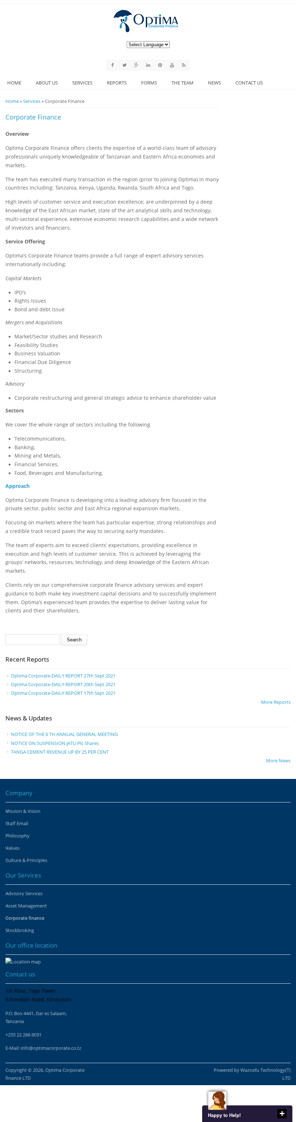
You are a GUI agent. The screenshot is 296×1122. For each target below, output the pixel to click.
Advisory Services (24, 893)
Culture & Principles (26, 860)
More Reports (276, 702)
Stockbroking (19, 930)
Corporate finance (24, 918)
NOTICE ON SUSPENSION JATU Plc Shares (55, 743)
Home (14, 82)
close (282, 1113)
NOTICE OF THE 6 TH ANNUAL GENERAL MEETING (64, 734)
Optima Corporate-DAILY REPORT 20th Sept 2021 (63, 684)
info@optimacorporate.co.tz (51, 1048)
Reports (117, 82)
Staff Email (16, 823)
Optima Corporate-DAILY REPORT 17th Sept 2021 (63, 693)
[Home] (145, 21)
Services (82, 82)
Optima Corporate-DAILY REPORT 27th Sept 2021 (63, 675)
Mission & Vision (22, 811)
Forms (149, 82)
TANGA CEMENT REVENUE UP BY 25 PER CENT (60, 752)
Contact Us (249, 82)
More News (278, 760)
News (214, 82)
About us (47, 82)
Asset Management (26, 905)
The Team (182, 82)
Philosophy (17, 835)
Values (12, 848)
